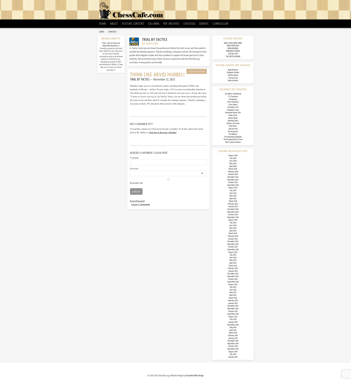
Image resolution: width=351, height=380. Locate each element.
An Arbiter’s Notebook (233, 94)
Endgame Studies (233, 72)
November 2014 (233, 343)
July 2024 (233, 222)
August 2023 (232, 252)
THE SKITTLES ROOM (233, 56)
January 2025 (233, 206)
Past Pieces (233, 126)
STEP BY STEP (233, 54)
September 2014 (233, 349)
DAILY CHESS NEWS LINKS (233, 43)
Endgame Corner (233, 110)
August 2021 (233, 316)
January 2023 (233, 271)
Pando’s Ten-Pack (233, 123)
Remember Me (136, 182)
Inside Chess (233, 115)
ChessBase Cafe (233, 107)
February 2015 (233, 335)
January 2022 (233, 303)
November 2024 (233, 212)
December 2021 (233, 306)
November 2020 (233, 325)
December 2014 (233, 341)
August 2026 (233, 155)
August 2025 (232, 187)
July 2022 (233, 287)
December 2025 (232, 177)
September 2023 (233, 249)
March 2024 (233, 233)
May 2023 (233, 260)
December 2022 (232, 273)
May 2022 (233, 292)
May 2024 (233, 228)
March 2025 (233, 201)
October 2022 (233, 279)
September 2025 (233, 185)
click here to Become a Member (162, 132)
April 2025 (233, 198)
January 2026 (233, 174)
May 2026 (233, 163)
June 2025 (233, 193)
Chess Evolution (233, 102)
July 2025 (233, 190)
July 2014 (233, 354)
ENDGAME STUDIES (233, 51)
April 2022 (233, 295)
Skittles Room (233, 75)
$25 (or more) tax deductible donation (111, 44)
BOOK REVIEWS (233, 48)
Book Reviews (233, 70)
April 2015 (233, 330)
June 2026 (233, 161)
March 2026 (233, 169)
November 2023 (233, 244)
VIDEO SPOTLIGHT (233, 45)
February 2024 (233, 236)
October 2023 (233, 247)
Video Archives (233, 80)
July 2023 (233, 255)
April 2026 (233, 166)
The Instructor (233, 131)
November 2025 (233, 179)
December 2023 (232, 241)
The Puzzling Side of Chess (233, 139)
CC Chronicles (233, 96)
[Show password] (202, 173)
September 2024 (233, 217)
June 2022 (233, 290)
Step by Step (233, 78)
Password (134, 168)
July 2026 (233, 158)
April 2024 (233, 230)
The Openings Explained (233, 137)
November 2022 (233, 276)
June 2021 (233, 319)
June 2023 (233, 257)
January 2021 (233, 322)
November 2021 (232, 308)
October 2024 (233, 214)
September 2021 (233, 314)
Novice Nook (232, 118)
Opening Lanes (233, 120)
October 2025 (233, 182)
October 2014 (233, 346)
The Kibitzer (233, 134)
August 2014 (233, 351)
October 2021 (233, 311)
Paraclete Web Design (195, 375)
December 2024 (233, 209)
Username (134, 157)
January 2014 (233, 357)
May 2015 (233, 327)
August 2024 (233, 220)
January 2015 (233, 338)
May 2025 (233, 196)
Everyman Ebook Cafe (233, 112)
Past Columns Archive (233, 142)
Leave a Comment (140, 205)
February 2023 (233, 268)
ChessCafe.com (176, 9)
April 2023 (233, 263)
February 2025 (233, 204)
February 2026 (233, 171)
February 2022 (233, 300)
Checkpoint (233, 99)
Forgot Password (137, 200)
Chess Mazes (232, 104)
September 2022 (233, 281)
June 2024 (233, 225)
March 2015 (233, 332)
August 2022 (232, 284)
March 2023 (233, 265)
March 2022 (233, 298)
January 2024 (233, 239)
